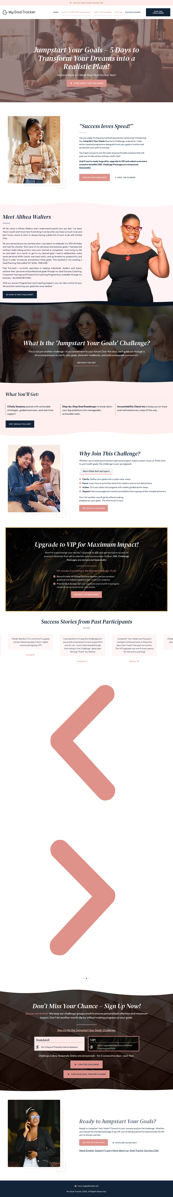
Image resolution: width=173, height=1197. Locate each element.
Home (55, 12)
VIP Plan (118, 12)
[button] (86, 978)
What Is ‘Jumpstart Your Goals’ (76, 12)
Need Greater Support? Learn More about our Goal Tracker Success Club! (119, 1150)
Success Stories (133, 12)
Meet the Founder (103, 12)
